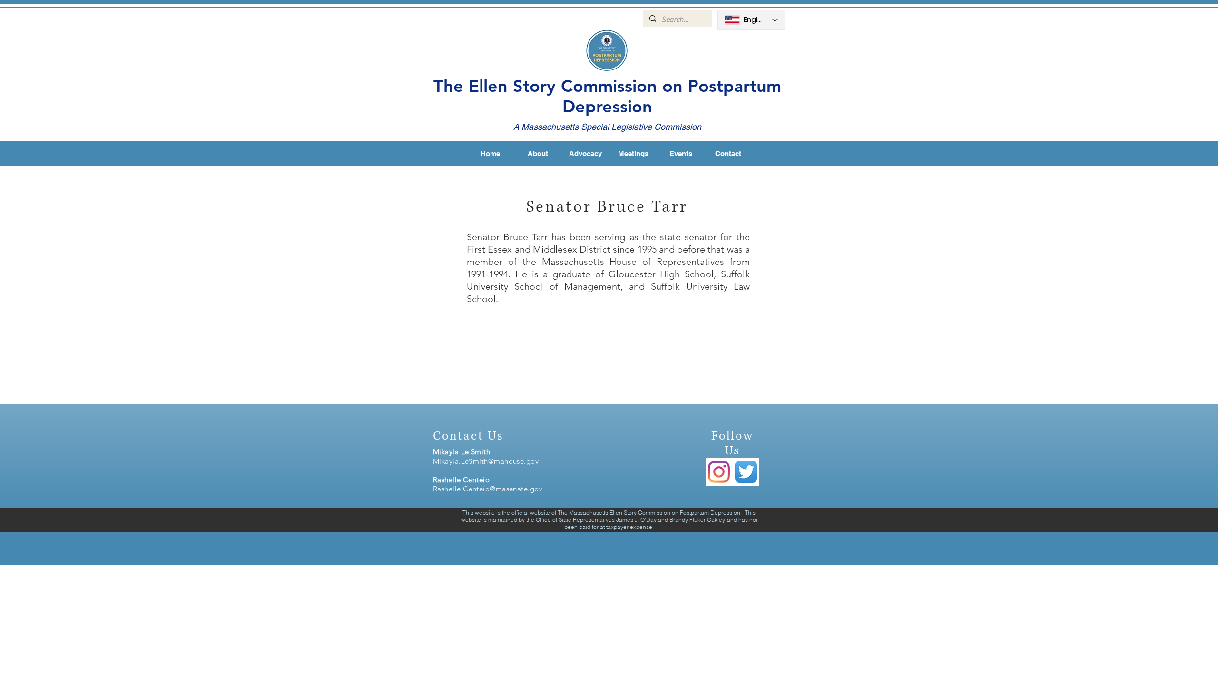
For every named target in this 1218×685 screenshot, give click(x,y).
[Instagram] (719, 472)
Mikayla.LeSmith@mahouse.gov (486, 461)
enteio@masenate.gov (506, 488)
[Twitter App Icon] (746, 472)
